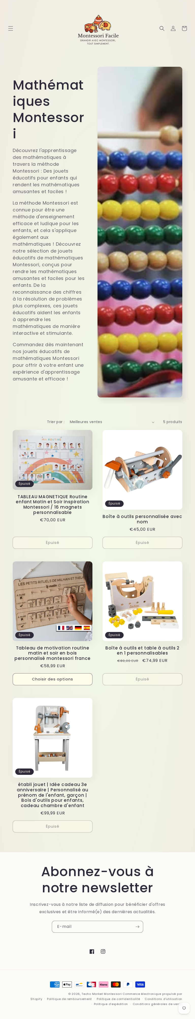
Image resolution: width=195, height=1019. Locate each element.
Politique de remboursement (69, 999)
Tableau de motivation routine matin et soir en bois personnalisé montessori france (52, 653)
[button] (10, 28)
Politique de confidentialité (118, 999)
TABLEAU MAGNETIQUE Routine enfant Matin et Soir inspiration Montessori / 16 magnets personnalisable (52, 504)
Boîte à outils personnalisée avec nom (142, 519)
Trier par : (55, 421)
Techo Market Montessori (102, 994)
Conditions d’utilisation (163, 999)
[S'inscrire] (137, 927)
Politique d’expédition (111, 1004)
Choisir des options (52, 679)
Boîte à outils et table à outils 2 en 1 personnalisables (142, 650)
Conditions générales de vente (157, 1004)
